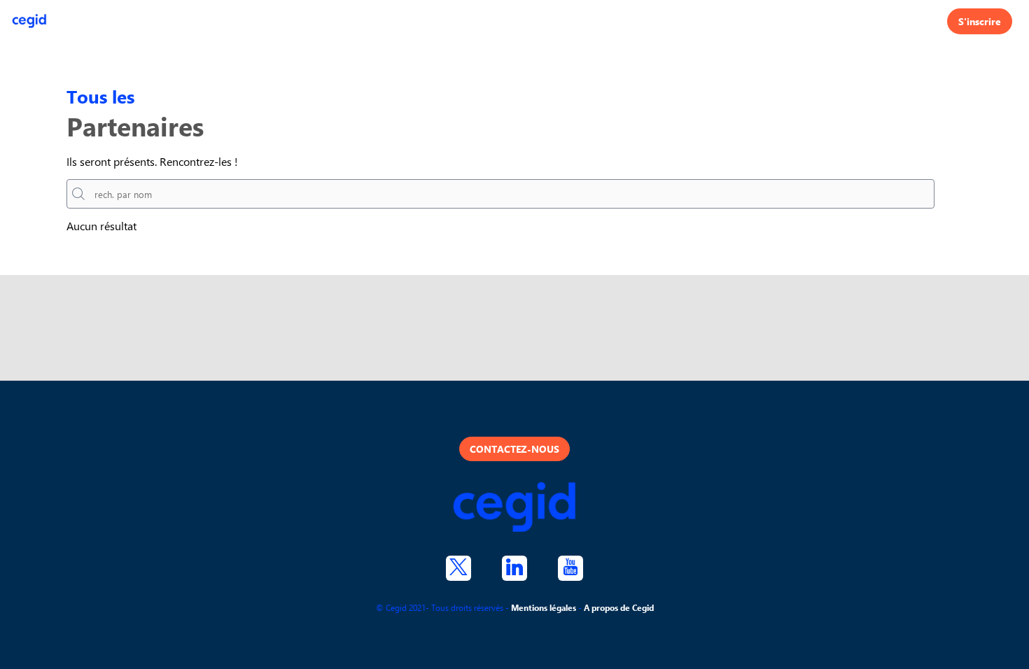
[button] (979, 21)
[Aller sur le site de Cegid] (514, 508)
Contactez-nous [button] (514, 449)
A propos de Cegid (619, 607)
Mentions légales (543, 607)
